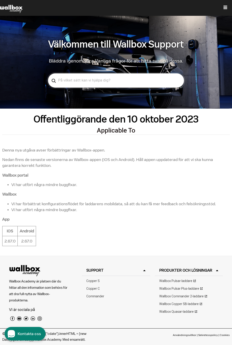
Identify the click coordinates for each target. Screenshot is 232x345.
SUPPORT (95, 270)
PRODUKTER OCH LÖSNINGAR (185, 270)
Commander (95, 296)
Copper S (93, 281)
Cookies (225, 335)
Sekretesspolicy (208, 335)
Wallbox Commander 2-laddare (181, 296)
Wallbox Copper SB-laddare (179, 304)
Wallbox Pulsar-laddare (175, 281)
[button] (116, 270)
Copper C (93, 288)
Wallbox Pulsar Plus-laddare (179, 288)
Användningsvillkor (185, 335)
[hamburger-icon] (225, 8)
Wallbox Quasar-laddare (176, 311)
